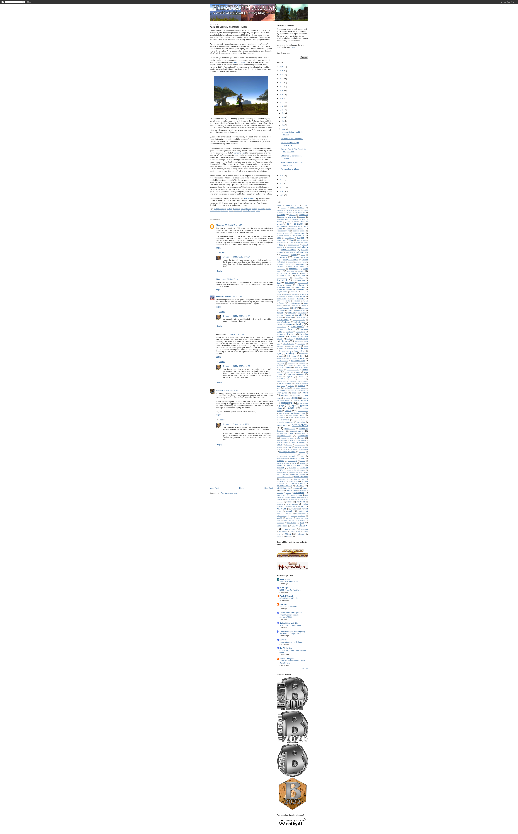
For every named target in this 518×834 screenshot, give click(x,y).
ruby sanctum (301, 417)
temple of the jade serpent (296, 470)
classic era (302, 252)
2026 (282, 67)
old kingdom (281, 390)
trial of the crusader (284, 486)
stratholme (280, 461)
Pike (218, 279)
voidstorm (280, 504)
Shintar (226, 257)
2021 (282, 87)
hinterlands (289, 331)
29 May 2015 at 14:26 (233, 225)
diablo (303, 273)
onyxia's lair (293, 390)
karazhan (297, 346)
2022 (282, 83)
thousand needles (298, 474)
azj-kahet (282, 217)
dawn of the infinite (296, 266)
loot (301, 356)
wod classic (291, 522)
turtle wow (300, 486)
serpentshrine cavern (285, 433)
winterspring (280, 522)
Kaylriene (283, 640)
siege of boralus (282, 442)
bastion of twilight (292, 221)
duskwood (300, 285)
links (281, 356)
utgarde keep (282, 495)
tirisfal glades (294, 481)
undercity (303, 490)
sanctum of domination (300, 420)
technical (280, 468)
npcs (278, 388)
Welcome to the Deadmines (292, 139)
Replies (222, 252)
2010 (282, 191)
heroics (291, 329)
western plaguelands (298, 516)
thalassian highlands (295, 472)
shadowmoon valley (287, 438)
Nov (283, 117)
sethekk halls (301, 433)
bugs (281, 245)
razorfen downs (303, 411)
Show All (305, 669)
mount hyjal (291, 374)
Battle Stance (285, 579)
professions (224, 211)
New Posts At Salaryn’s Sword (290, 634)
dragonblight (299, 278)
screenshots (238, 211)
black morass (282, 226)
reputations (281, 415)
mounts (301, 374)
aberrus (279, 205)
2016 (282, 106)
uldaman (296, 488)
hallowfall (289, 317)
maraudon (280, 363)
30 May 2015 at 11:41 (235, 334)
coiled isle (284, 255)
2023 (282, 79)
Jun (283, 125)
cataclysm (303, 247)
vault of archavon (291, 499)
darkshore (300, 264)
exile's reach (281, 298)
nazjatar (291, 379)
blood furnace (301, 240)
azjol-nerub (292, 217)
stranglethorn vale (297, 458)
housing (280, 334)
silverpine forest (300, 445)
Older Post (268, 488)
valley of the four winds (298, 497)
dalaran (290, 262)
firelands (297, 301)
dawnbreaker (281, 269)
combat (294, 255)
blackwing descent (283, 235)
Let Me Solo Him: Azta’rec (289, 582)
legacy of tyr (299, 351)
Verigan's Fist (239, 153)
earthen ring (299, 287)
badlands (295, 219)
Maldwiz (219, 390)
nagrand (301, 376)
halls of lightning (283, 320)
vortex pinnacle (292, 504)
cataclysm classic (288, 250)
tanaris (289, 465)
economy (300, 290)
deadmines (236, 209)
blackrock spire (283, 233)
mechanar (302, 363)
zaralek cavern (295, 531)
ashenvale (281, 215)
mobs (281, 370)
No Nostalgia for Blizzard (290, 169)
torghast (282, 483)
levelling (254, 209)
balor (303, 219)
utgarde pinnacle (296, 495)
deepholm (290, 271)
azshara (302, 217)
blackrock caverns (283, 231)
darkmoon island (283, 264)
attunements (303, 215)
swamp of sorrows (283, 463)
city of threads (290, 252)
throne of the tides (301, 477)
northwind (291, 386)
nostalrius (301, 386)
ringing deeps (292, 415)
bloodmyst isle (281, 242)
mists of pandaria (284, 367)
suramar (302, 461)
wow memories (290, 529)
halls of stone (299, 322)
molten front (289, 372)
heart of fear (281, 327)
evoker (302, 296)
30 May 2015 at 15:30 (241, 366)
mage (302, 358)
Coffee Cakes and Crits (289, 623)
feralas (288, 301)
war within (282, 509)
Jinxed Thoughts (287, 659)
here (293, 47)
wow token (304, 529)
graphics (280, 313)
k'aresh (289, 346)
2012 (282, 183)
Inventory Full (285, 604)
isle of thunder (288, 343)
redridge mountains (298, 413)
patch (305, 393)
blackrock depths (299, 231)
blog (291, 240)
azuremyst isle (282, 219)
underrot (288, 493)
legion (279, 353)
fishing (281, 303)
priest (294, 398)
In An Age (284, 588)
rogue (302, 415)
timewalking (281, 481)
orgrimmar (302, 390)
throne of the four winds (284, 477)
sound (285, 449)
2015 (282, 110)
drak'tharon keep (299, 280)
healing (299, 324)
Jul (283, 121)
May (284, 129)
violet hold (301, 502)
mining (290, 365)
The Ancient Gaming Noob (291, 613)
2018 (282, 98)
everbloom (282, 296)
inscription (290, 339)
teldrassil (292, 467)
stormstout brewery (293, 454)
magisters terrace (282, 360)
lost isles (294, 358)
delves (300, 271)
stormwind (304, 454)
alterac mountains (297, 208)
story (302, 456)
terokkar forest (281, 472)
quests (231, 211)
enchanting (286, 294)
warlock (289, 511)
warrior (288, 513)
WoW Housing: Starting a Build (291, 625)
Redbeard (220, 297)
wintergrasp (301, 520)
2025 (282, 71)
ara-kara (297, 210)
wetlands (289, 518)
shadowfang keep (249, 211)
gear (294, 308)
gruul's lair (290, 315)
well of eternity (282, 516)
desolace (294, 273)
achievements (290, 205)
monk (298, 372)
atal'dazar (292, 215)
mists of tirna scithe (301, 367)
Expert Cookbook (239, 62)
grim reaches (302, 312)
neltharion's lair (281, 381)
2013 (282, 179)
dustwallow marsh (284, 287)
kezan (306, 346)
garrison (303, 305)
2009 (282, 195)
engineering (304, 294)
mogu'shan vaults (293, 370)
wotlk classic (282, 526)
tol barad (305, 481)
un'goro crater (292, 490)
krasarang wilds (292, 348)
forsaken (288, 305)
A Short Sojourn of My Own (289, 598)
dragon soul (282, 278)
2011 (282, 187)
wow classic (300, 525)
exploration (301, 298)
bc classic (298, 224)
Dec (283, 113)
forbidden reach (295, 303)
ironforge (298, 341)
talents (279, 465)
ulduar (305, 488)
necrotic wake (301, 379)
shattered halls (281, 440)
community (282, 257)
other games (282, 393)
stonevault (302, 452)
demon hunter (282, 273)
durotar (289, 285)
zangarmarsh (283, 531)
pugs (281, 405)
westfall (279, 518)
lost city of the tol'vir (283, 358)
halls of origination (299, 320)
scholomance (282, 425)
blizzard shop (282, 240)
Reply (218, 248)
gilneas (281, 310)
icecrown (293, 336)
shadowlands (303, 436)
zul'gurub (289, 536)
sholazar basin (301, 440)
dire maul (280, 275)
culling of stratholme (290, 259)
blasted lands (289, 238)
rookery (291, 417)
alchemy (283, 208)
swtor (294, 463)
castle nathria (291, 247)
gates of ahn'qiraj (283, 308)
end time (295, 294)
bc (288, 224)
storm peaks (280, 454)
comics (303, 255)
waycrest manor (300, 513)
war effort (301, 506)
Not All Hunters (286, 648)
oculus (287, 388)
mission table (301, 365)
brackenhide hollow (302, 242)
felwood (279, 301)
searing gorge (289, 428)
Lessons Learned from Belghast (291, 642)
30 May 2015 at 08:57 (241, 257)
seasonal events (297, 431)
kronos (248, 209)
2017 (282, 102)
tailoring (302, 463)
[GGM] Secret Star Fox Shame (290, 590)
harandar (279, 324)
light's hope (304, 353)
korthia (281, 348)
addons (305, 205)
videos (289, 502)
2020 (282, 90)
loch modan (261, 209)
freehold (295, 305)
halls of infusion (301, 317)
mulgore (279, 376)
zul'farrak (280, 536)
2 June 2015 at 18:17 (232, 390)
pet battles (296, 395)
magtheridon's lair (298, 360)
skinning (288, 447)
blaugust (300, 238)
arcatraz (289, 212)
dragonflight (282, 280)
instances (284, 341)
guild (299, 315)
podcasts (287, 398)
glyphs (290, 310)
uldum (281, 490)
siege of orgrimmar (298, 442)
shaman (300, 438)
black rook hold (295, 226)
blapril (279, 238)
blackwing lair (298, 235)
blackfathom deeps (220, 209)
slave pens (297, 447)
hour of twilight (300, 331)
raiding (288, 410)
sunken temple (292, 461)
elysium (294, 292)
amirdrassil (280, 210)
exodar (291, 298)
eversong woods (293, 296)
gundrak (280, 317)
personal (284, 395)
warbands (295, 509)
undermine (280, 493)
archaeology (300, 212)
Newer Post (214, 488)
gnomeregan (300, 310)
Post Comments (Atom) (230, 493)
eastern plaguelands (284, 289)
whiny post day (289, 520)
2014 (282, 176)
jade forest (301, 343)
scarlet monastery (286, 422)
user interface (299, 493)
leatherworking (286, 351)
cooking (229, 209)
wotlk (302, 523)
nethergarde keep (285, 383)
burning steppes (293, 244)
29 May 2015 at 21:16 (233, 297)
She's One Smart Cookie (288, 607)
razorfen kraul (283, 413)
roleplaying (281, 417)
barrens (279, 222)
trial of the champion (297, 483)
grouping (280, 315)
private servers (215, 211)
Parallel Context (286, 596)
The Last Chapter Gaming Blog (292, 631)
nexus (297, 383)
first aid (243, 209)
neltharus (292, 381)
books (290, 242)
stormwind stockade (287, 456)
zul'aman (301, 534)
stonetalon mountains (287, 452)
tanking (300, 465)
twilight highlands (283, 488)
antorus (289, 210)
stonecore (304, 449)
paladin (268, 209)
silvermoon (288, 445)
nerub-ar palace (303, 381)
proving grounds (302, 403)
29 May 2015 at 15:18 (229, 279)
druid (278, 283)
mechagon (291, 363)
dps (289, 275)
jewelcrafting (280, 346)
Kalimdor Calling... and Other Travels (228, 27)
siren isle (279, 447)
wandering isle (290, 506)
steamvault (294, 449)
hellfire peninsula (297, 327)
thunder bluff (284, 479)
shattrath (291, 440)
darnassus (280, 266)
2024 (282, 75)
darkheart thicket (300, 262)
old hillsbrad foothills (299, 388)
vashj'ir (279, 499)
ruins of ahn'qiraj (283, 420)
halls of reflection (283, 322)
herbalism (280, 329)
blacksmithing (299, 233)
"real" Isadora (249, 198)
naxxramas (281, 379)
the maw (285, 474)
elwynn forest (282, 292)
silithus (279, 445)
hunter (290, 334)
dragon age (300, 275)
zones (258, 211)
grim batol (291, 312)
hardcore (288, 324)
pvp (292, 405)
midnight (280, 365)
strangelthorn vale (282, 458)
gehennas (304, 308)
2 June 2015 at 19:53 (241, 424)
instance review (302, 339)
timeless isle (299, 479)
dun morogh (290, 283)
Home (241, 488)
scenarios (301, 422)
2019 (282, 94)
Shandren (220, 225)
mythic (289, 377)
